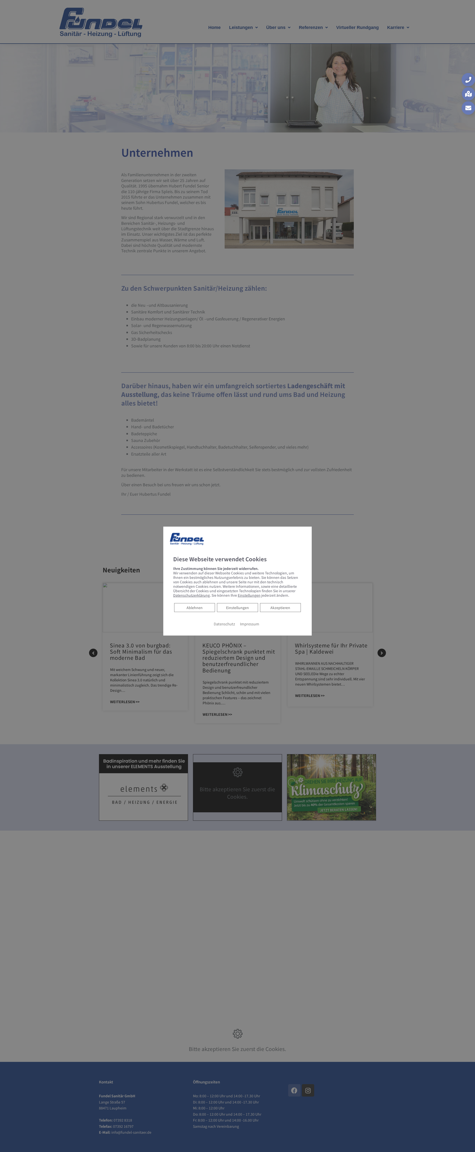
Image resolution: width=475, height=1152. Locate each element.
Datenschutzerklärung (191, 594)
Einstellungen (237, 607)
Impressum (249, 623)
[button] (468, 79)
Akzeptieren (280, 607)
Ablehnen (194, 607)
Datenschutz (224, 623)
